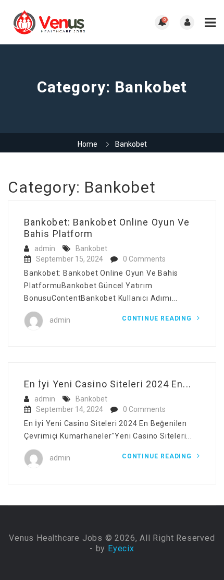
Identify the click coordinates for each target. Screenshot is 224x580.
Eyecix (121, 548)
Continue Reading (158, 318)
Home (87, 144)
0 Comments (144, 259)
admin (44, 248)
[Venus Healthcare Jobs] (60, 22)
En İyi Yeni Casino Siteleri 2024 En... (107, 383)
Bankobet (91, 248)
